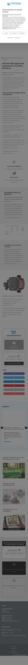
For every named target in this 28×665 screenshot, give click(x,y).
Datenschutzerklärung (7, 27)
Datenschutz (10, 37)
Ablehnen (6, 33)
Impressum (17, 37)
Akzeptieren (22, 33)
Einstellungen (14, 33)
